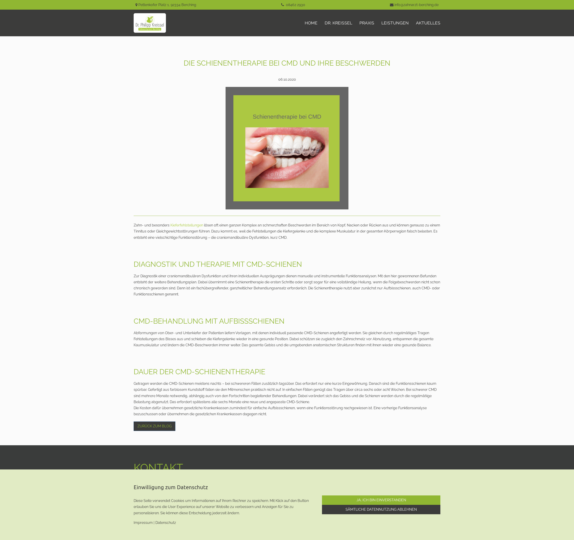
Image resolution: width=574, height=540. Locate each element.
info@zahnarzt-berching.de (416, 5)
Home (311, 22)
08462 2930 (295, 5)
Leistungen (395, 22)
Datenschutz (165, 523)
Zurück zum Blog (154, 426)
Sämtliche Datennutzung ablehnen (381, 509)
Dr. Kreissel (338, 22)
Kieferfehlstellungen (186, 225)
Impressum (143, 523)
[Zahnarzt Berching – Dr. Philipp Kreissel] (153, 23)
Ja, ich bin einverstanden (381, 500)
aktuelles (428, 22)
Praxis (366, 22)
